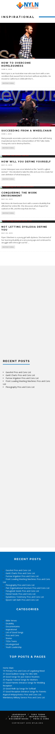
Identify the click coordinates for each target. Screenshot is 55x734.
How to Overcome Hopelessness (16, 64)
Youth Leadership (14, 647)
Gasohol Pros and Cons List (18, 372)
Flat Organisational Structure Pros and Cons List (28, 588)
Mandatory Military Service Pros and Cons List (24, 697)
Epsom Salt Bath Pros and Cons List (22, 599)
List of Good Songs (14, 632)
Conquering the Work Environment (19, 194)
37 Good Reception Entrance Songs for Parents (24, 691)
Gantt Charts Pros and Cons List (20, 375)
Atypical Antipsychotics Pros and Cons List (22, 694)
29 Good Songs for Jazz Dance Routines (21, 676)
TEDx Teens (11, 641)
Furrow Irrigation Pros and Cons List (22, 378)
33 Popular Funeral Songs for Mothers (20, 679)
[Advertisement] (24, 310)
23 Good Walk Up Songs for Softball (19, 688)
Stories (9, 638)
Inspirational (8, 83)
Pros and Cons (12, 635)
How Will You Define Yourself (26, 161)
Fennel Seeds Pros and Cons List (21, 594)
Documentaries (13, 626)
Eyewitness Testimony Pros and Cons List (25, 597)
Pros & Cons (41, 719)
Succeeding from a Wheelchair (26, 130)
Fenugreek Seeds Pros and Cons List (22, 591)
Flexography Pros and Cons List (20, 387)
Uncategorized (12, 644)
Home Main (8, 668)
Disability (10, 623)
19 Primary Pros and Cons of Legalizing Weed (24, 670)
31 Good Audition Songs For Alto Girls (20, 673)
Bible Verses (11, 620)
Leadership (19, 715)
